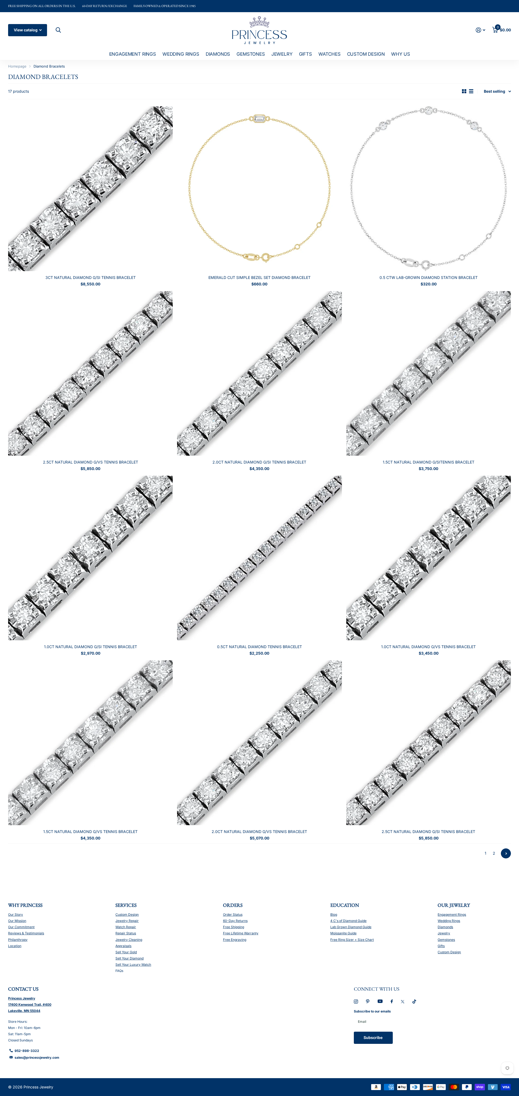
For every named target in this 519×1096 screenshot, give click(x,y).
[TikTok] (414, 1002)
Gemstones (251, 54)
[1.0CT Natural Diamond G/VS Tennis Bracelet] (428, 558)
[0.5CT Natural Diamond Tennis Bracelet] (259, 558)
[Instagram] (356, 1002)
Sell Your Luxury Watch (133, 964)
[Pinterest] (368, 1002)
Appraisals (123, 946)
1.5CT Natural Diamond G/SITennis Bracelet (428, 462)
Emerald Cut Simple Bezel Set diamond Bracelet (259, 277)
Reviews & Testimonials (26, 933)
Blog (333, 914)
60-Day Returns (235, 921)
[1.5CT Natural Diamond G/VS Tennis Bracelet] (90, 742)
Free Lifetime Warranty (240, 933)
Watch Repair (125, 927)
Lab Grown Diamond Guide (350, 927)
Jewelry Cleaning (128, 940)
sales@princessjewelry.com (37, 1057)
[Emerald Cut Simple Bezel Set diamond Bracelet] (259, 188)
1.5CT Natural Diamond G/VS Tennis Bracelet (90, 831)
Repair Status (125, 933)
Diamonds (218, 54)
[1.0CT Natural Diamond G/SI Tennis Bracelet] (90, 558)
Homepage (17, 66)
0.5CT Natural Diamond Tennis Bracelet (259, 646)
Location (14, 946)
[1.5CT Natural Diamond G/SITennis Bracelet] (428, 373)
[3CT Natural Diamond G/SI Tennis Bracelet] (90, 188)
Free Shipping (233, 927)
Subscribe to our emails (372, 1011)
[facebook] (392, 1002)
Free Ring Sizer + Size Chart (352, 940)
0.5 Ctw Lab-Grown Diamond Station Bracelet (429, 277)
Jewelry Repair (127, 921)
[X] (402, 1001)
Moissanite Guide (343, 933)
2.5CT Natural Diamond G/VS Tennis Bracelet (90, 462)
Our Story (15, 914)
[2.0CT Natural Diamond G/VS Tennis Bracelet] (259, 742)
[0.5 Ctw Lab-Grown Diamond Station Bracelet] (428, 188)
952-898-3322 (27, 1051)
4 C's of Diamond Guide (348, 921)
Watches (329, 54)
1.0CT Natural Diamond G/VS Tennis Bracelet (428, 646)
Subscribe (373, 1037)
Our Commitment (21, 927)
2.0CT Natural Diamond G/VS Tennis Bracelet (259, 831)
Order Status (232, 914)
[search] (57, 30)
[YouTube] (380, 1001)
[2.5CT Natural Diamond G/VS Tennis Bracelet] (90, 373)
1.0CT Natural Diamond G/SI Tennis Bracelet (90, 646)
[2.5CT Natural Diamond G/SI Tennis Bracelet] (428, 742)
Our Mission (17, 921)
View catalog (26, 30)
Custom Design (366, 54)
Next (506, 853)
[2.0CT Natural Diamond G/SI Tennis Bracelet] (259, 373)
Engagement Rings (132, 54)
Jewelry (281, 54)
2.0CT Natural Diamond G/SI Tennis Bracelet (259, 462)
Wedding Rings (180, 54)
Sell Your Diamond (129, 958)
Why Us (400, 54)
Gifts (305, 54)
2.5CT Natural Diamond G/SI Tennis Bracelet (428, 831)
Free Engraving (234, 940)
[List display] (471, 91)
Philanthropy (18, 940)
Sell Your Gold (126, 952)
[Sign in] (480, 30)
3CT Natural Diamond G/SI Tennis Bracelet (90, 277)
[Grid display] (464, 91)
